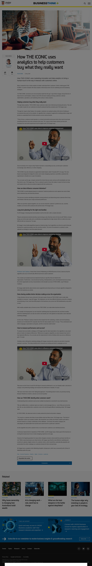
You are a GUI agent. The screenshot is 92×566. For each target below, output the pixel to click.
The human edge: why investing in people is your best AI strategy (79, 503)
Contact (29, 548)
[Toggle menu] (89, 3)
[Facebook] (79, 548)
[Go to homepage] (46, 3)
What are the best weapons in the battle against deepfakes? (56, 503)
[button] (8, 63)
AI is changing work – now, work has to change (33, 503)
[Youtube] (83, 548)
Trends (4, 548)
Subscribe (83, 538)
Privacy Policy (5, 556)
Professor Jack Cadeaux (23, 271)
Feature (5, 497)
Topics (10, 548)
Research (16, 548)
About (23, 548)
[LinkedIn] (88, 548)
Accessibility (26, 556)
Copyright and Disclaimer (16, 556)
